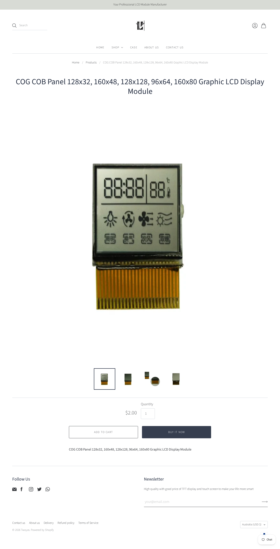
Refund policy (66, 523)
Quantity (147, 404)
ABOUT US (151, 47)
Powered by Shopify (42, 530)
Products (91, 63)
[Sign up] (265, 502)
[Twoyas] (140, 25)
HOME (100, 47)
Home (75, 63)
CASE (133, 47)
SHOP (115, 47)
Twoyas (25, 530)
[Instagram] (31, 490)
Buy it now (176, 432)
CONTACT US (175, 47)
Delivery (49, 523)
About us (34, 523)
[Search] (14, 25)
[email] (14, 490)
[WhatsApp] (48, 490)
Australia (251, 524)
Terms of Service (88, 523)
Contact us (18, 523)
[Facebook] (22, 490)
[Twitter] (39, 490)
